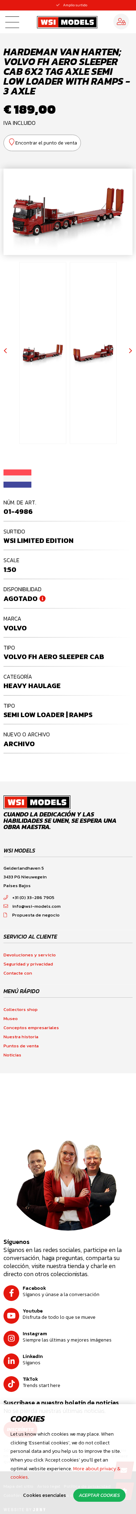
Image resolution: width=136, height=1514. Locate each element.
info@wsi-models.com (36, 906)
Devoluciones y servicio (29, 954)
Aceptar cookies (99, 1495)
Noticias (12, 1055)
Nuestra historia (20, 1036)
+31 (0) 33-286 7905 (33, 897)
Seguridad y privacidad (28, 964)
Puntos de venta (21, 1045)
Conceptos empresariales (31, 1027)
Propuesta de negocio (36, 915)
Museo (10, 1018)
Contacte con (17, 973)
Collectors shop (20, 1009)
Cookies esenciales (44, 1495)
